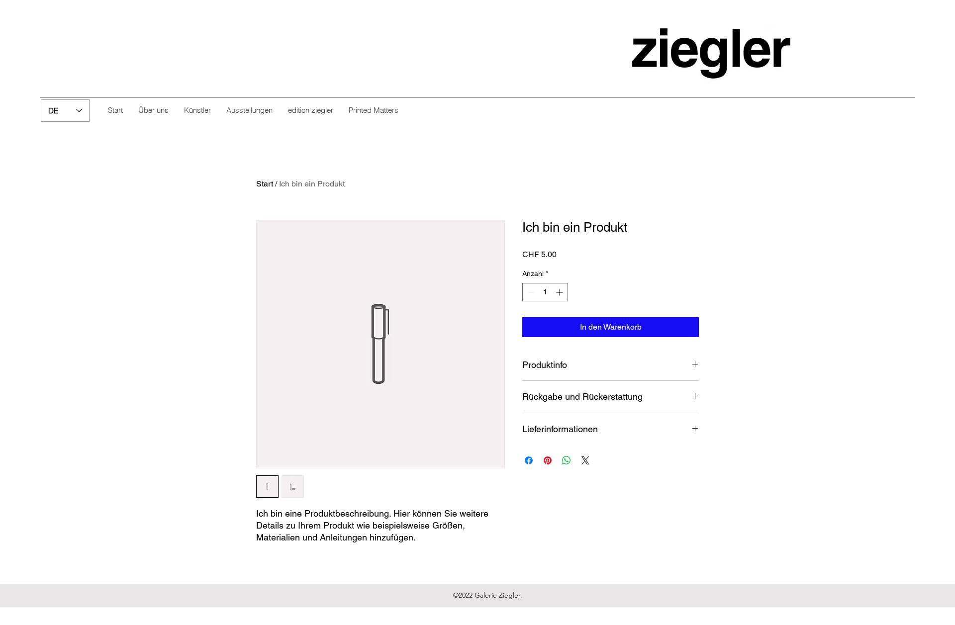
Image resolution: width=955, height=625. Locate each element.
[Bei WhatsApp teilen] (567, 460)
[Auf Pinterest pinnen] (548, 460)
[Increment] (560, 292)
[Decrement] (530, 292)
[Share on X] (585, 460)
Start (264, 183)
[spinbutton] (545, 292)
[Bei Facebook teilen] (529, 460)
